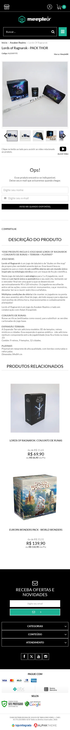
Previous (6, 136)
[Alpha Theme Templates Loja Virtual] (45, 725)
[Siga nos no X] (31, 656)
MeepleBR (64, 54)
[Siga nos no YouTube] (38, 656)
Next (64, 136)
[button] (63, 150)
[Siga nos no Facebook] (24, 656)
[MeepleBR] (35, 19)
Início (4, 42)
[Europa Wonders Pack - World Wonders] (35, 511)
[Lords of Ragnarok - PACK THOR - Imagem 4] (51, 135)
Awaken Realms (18, 42)
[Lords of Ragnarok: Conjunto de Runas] (35, 422)
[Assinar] (35, 612)
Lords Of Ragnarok (37, 42)
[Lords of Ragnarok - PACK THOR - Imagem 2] (25, 135)
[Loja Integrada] (21, 725)
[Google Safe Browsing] (33, 703)
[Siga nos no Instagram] (45, 656)
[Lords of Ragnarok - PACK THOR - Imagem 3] (38, 135)
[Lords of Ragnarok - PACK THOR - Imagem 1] (12, 135)
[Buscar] (53, 31)
